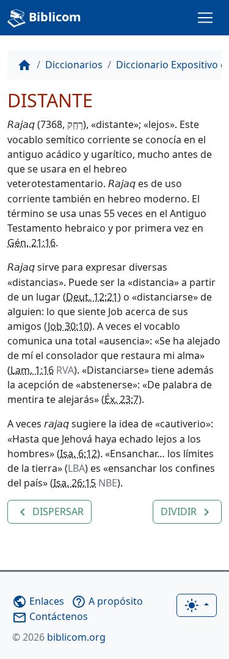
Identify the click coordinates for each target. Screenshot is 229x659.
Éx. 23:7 (121, 399)
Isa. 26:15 (74, 483)
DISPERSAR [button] (49, 512)
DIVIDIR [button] (187, 512)
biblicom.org (59, 637)
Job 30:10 (68, 326)
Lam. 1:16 (32, 370)
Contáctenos (50, 616)
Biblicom (53, 17)
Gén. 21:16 (31, 242)
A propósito (107, 601)
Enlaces (38, 601)
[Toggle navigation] (205, 17)
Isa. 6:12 (78, 453)
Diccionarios (74, 64)
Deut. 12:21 (92, 297)
